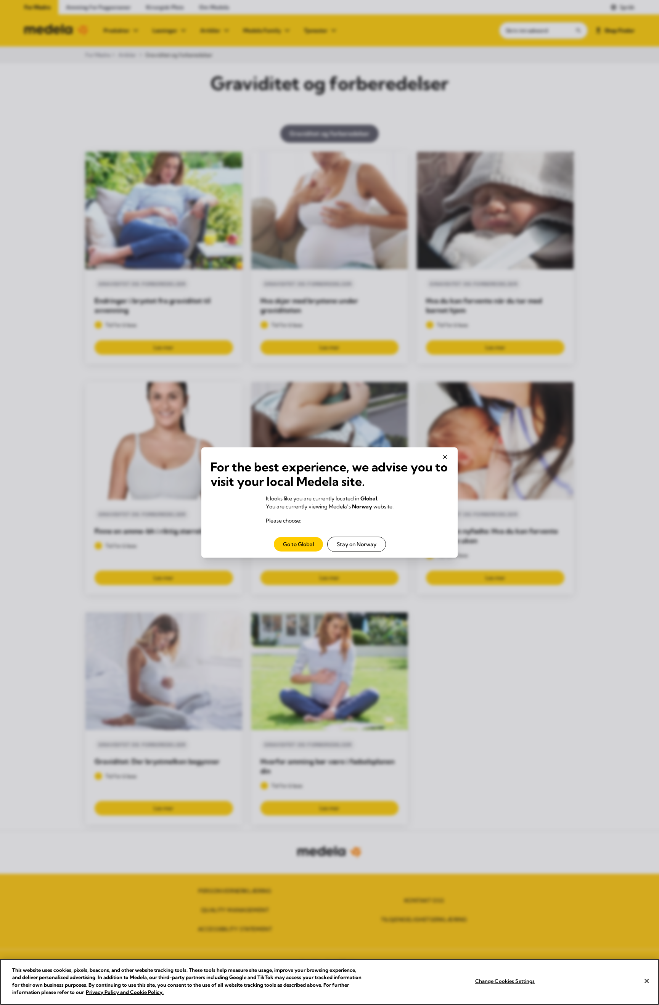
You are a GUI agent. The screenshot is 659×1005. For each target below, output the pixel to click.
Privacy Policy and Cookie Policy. (125, 992)
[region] (329, 982)
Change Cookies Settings (505, 981)
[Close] (646, 981)
